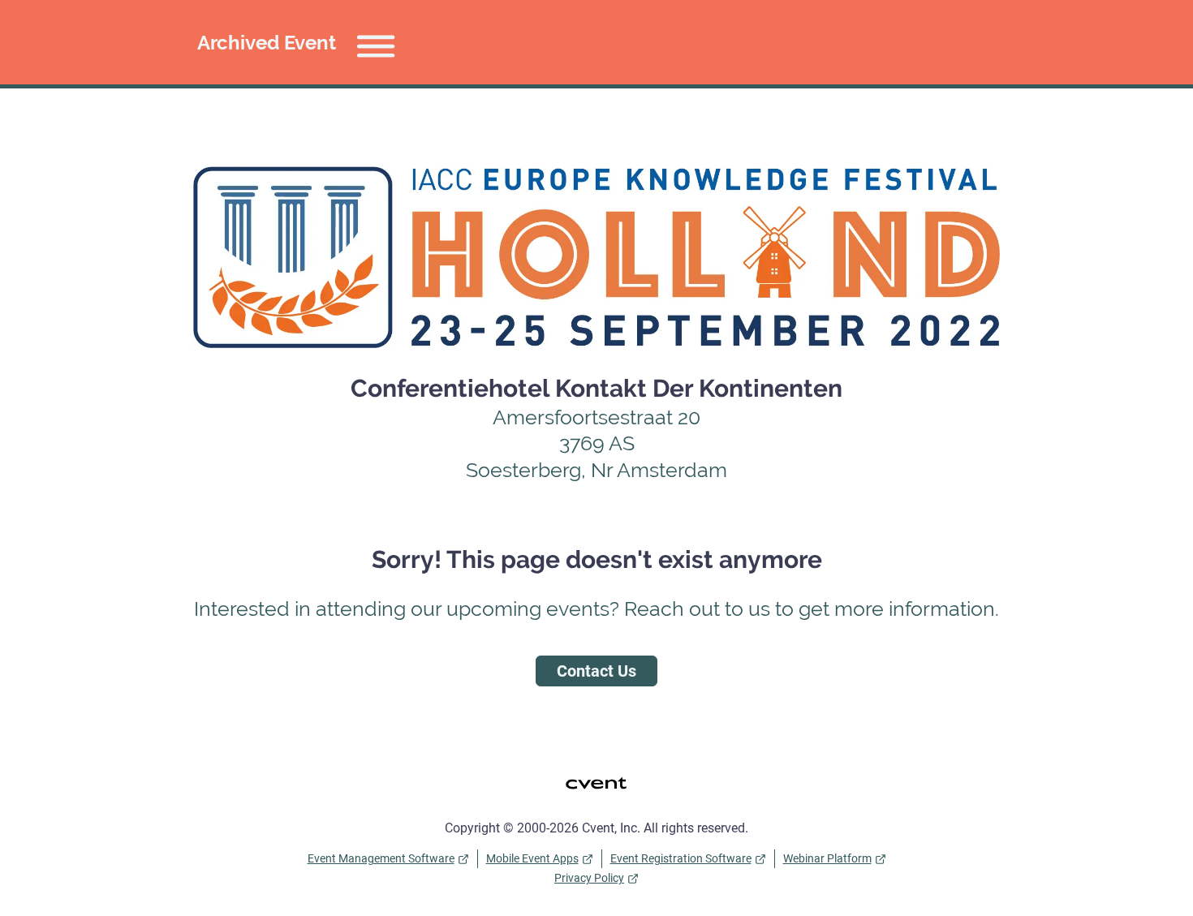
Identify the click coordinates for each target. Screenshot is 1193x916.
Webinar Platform (827, 858)
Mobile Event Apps (532, 858)
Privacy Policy (589, 877)
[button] (301, 42)
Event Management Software (381, 858)
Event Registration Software (681, 858)
